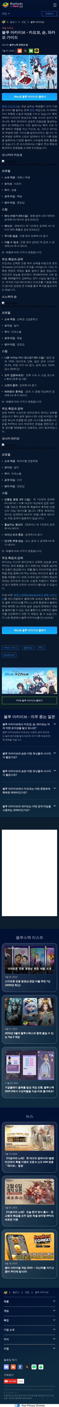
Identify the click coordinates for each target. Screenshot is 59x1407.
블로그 (13, 22)
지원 (6, 1348)
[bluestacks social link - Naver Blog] (34, 1366)
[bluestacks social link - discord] (6, 1366)
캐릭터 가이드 (10, 647)
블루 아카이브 (37, 22)
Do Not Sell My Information (20, 1398)
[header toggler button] (54, 5)
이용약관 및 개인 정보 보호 (15, 1395)
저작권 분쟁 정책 (35, 1395)
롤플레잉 (28, 647)
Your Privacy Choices (33, 1405)
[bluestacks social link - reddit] (13, 1366)
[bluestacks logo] (13, 5)
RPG (32, 110)
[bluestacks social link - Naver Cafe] (40, 1366)
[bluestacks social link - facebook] (20, 1366)
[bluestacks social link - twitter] (27, 1366)
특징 (6, 1320)
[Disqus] (29, 872)
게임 (23, 22)
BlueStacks (9, 655)
